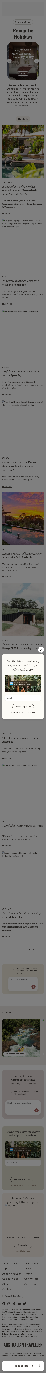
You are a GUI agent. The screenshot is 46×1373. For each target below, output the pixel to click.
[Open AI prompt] (39, 1366)
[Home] (23, 1366)
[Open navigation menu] (6, 1366)
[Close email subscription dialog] (41, 650)
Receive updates (23, 706)
